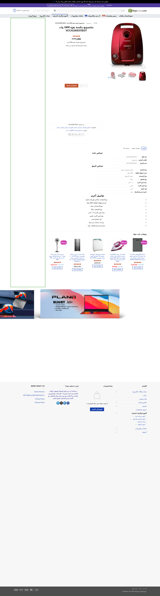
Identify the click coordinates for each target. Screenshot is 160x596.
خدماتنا (140, 588)
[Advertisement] (28, 88)
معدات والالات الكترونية (139, 392)
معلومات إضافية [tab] (136, 148)
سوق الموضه (32, 16)
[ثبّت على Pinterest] (72, 134)
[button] (21, 10)
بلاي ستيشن (143, 399)
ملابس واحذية (142, 402)
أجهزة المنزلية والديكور (139, 419)
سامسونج (89, 23)
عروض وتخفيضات (111, 16)
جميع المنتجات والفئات (126, 16)
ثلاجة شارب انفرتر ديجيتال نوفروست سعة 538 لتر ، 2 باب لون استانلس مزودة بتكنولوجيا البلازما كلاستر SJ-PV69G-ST (77, 258)
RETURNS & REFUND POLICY (34, 395)
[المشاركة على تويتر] (79, 134)
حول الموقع (134, 588)
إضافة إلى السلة (71, 85)
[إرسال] (54, 10)
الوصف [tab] (144, 148)
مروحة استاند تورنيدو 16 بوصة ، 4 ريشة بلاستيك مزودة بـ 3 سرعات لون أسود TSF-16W (57, 257)
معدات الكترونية (45, 16)
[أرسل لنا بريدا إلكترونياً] (61, 403)
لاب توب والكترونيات (94, 16)
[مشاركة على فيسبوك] (82, 134)
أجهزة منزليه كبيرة (140, 416)
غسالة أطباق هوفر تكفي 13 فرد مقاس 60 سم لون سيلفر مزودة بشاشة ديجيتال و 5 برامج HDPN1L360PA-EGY (137, 257)
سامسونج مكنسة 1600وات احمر (74, 130)
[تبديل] (116, 392)
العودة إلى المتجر (97, 409)
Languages (109, 5)
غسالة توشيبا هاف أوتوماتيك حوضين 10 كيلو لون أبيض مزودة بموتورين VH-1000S (97, 256)
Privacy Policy (40, 399)
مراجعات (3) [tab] (126, 148)
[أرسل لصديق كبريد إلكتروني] (76, 134)
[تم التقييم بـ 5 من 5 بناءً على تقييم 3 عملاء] (76, 36)
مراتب (145, 395)
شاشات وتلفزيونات (77, 16)
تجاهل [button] (53, 1)
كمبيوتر (144, 406)
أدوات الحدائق (141, 421)
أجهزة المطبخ (141, 424)
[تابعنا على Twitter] (64, 403)
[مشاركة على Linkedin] (69, 134)
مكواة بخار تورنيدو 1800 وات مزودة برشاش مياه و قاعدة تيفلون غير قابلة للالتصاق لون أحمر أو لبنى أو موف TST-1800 (117, 258)
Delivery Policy (40, 402)
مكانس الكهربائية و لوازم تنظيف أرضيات (67, 127)
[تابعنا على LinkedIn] (58, 403)
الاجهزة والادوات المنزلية (60, 16)
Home (95, 23)
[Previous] (143, 46)
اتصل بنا (145, 588)
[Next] (109, 46)
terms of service (39, 392)
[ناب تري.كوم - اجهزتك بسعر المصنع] (137, 11)
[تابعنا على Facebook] (68, 403)
